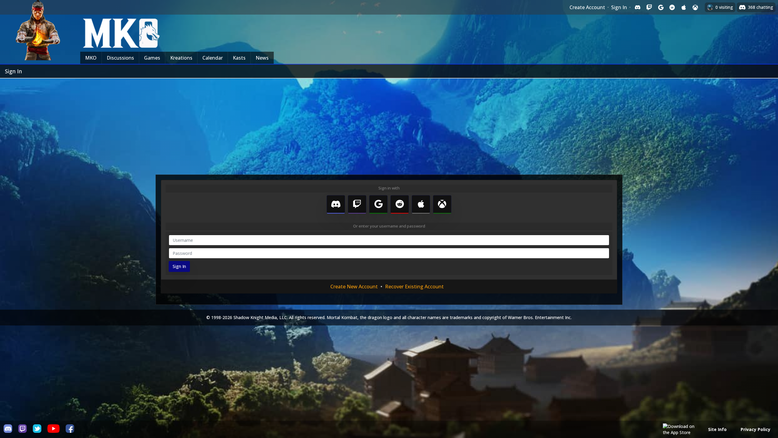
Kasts (239, 57)
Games (152, 57)
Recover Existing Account (414, 286)
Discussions (120, 57)
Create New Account (354, 286)
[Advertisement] (389, 124)
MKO (91, 57)
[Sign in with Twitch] (649, 7)
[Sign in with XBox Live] (695, 7)
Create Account (587, 7)
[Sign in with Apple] (683, 7)
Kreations (181, 57)
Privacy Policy (755, 429)
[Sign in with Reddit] (672, 7)
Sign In (619, 7)
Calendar (212, 57)
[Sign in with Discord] (637, 7)
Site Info (717, 429)
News (262, 57)
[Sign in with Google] (660, 7)
